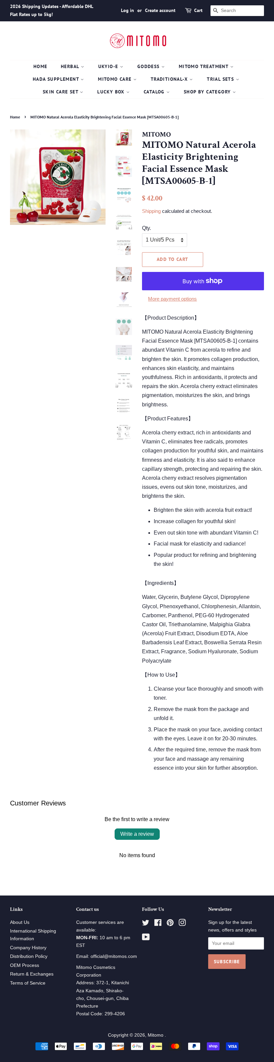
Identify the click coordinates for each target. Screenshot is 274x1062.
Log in (127, 10)
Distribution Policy (28, 956)
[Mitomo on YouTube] (146, 938)
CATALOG (155, 92)
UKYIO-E (109, 66)
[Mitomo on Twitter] (145, 924)
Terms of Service (27, 983)
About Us (19, 922)
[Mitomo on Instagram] (182, 924)
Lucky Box (111, 92)
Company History (28, 947)
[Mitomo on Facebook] (158, 924)
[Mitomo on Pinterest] (170, 924)
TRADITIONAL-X (170, 79)
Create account (160, 10)
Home (40, 66)
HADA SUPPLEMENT (57, 79)
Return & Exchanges (31, 974)
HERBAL (71, 66)
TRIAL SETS (221, 79)
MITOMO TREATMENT (204, 66)
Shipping (151, 211)
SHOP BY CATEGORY (208, 92)
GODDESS (149, 66)
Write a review (137, 834)
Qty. (146, 228)
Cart (198, 10)
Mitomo (156, 1035)
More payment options (172, 299)
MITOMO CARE (115, 79)
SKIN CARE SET (61, 92)
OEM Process (24, 965)
